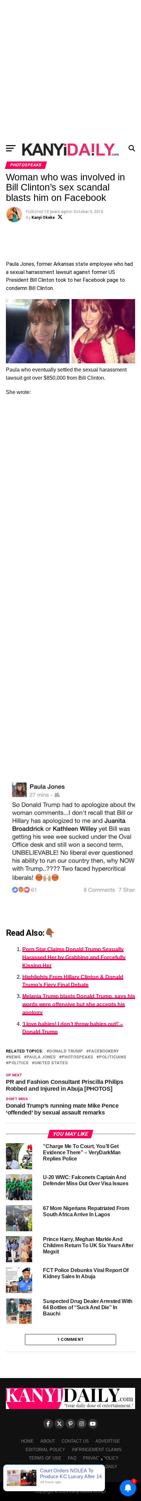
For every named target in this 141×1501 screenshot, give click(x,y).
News (15, 1057)
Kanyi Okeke (43, 217)
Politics (19, 1063)
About (47, 1441)
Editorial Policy (45, 1449)
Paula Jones (41, 1057)
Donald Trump (66, 1051)
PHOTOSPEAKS (77, 1057)
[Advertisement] (70, 70)
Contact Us (75, 1441)
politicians (112, 1057)
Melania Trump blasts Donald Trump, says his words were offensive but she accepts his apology (78, 1004)
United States (51, 1063)
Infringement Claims (97, 1449)
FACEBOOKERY (104, 1051)
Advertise (107, 1441)
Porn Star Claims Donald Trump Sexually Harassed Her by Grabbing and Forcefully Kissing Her (74, 957)
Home (27, 1441)
